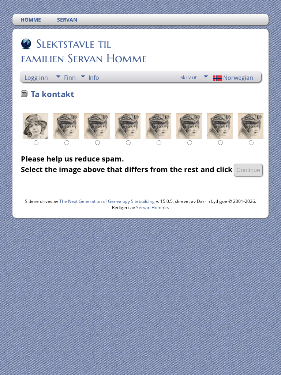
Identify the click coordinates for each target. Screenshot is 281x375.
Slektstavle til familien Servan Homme (84, 51)
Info (94, 78)
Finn (70, 78)
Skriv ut (188, 77)
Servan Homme (152, 207)
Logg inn (36, 78)
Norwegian (237, 78)
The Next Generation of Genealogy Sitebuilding (107, 201)
